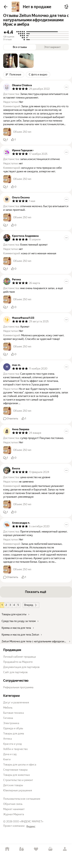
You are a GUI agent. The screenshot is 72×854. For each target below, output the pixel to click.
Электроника (11, 723)
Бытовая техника (13, 712)
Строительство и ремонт (18, 780)
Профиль (65, 849)
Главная (7, 849)
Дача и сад (10, 754)
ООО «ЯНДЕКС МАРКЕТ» (28, 821)
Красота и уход (12, 743)
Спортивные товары (15, 769)
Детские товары (13, 785)
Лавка (21, 849)
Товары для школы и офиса (19, 764)
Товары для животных (16, 774)
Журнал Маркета (13, 814)
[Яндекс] (31, 827)
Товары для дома (13, 733)
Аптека (7, 738)
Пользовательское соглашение (21, 798)
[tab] (10, 61)
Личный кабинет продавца (19, 656)
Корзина (50, 849)
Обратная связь (12, 803)
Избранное (36, 849)
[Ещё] (66, 87)
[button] (10, 61)
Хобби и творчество (15, 749)
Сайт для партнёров (15, 672)
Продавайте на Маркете (18, 661)
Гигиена (8, 718)
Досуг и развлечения (16, 702)
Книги (7, 759)
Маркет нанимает (14, 809)
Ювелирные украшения (17, 790)
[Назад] (5, 6)
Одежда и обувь (13, 728)
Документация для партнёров (21, 667)
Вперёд (28, 604)
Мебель (7, 707)
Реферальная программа (18, 687)
